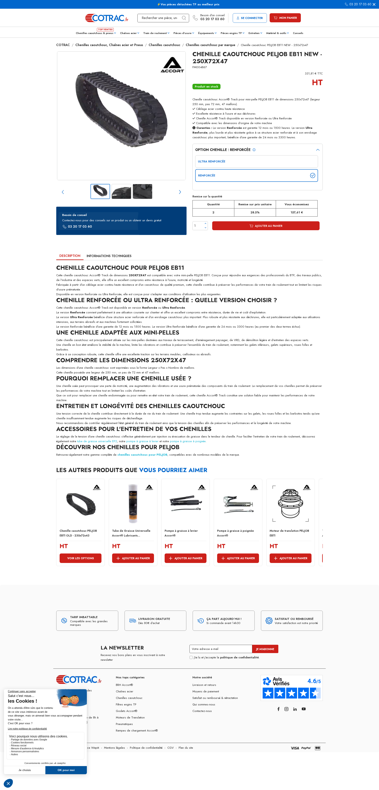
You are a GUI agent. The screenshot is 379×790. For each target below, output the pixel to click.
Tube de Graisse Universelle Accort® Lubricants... (131, 533)
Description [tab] (69, 256)
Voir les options (80, 558)
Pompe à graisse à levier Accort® (181, 533)
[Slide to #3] (142, 191)
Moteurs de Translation (130, 717)
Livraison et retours (204, 685)
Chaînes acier (124, 691)
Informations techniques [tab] (109, 256)
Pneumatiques (124, 724)
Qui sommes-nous (203, 704)
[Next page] (180, 192)
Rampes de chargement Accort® (137, 730)
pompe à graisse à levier (142, 441)
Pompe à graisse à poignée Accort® (235, 533)
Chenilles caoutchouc (129, 698)
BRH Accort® (124, 685)
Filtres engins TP (126, 704)
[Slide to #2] (121, 191)
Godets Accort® (126, 711)
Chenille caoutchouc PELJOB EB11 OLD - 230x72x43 (78, 533)
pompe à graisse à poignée (187, 441)
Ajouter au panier (268, 226)
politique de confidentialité (239, 657)
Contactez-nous (202, 711)
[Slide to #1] (100, 191)
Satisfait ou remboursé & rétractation (215, 698)
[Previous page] (62, 192)
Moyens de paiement (205, 691)
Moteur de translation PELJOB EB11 (289, 533)
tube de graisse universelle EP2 (97, 441)
